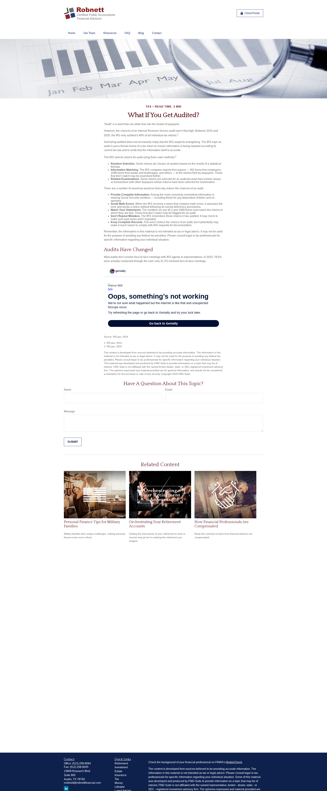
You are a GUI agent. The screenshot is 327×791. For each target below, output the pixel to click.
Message (69, 411)
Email (168, 389)
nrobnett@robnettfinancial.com (82, 782)
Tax (117, 779)
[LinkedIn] (66, 788)
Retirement (121, 763)
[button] (71, 33)
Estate (118, 771)
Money (119, 782)
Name (67, 389)
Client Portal (252, 13)
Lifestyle (120, 786)
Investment (121, 767)
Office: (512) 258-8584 (77, 763)
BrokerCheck (234, 762)
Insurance (121, 775)
